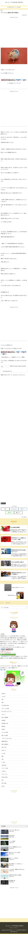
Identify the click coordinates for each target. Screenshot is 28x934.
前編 (1, 669)
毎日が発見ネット (5, 656)
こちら (12, 645)
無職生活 (3, 503)
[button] (18, 512)
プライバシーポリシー (14, 927)
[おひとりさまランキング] (4, 79)
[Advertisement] (14, 32)
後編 (4, 669)
